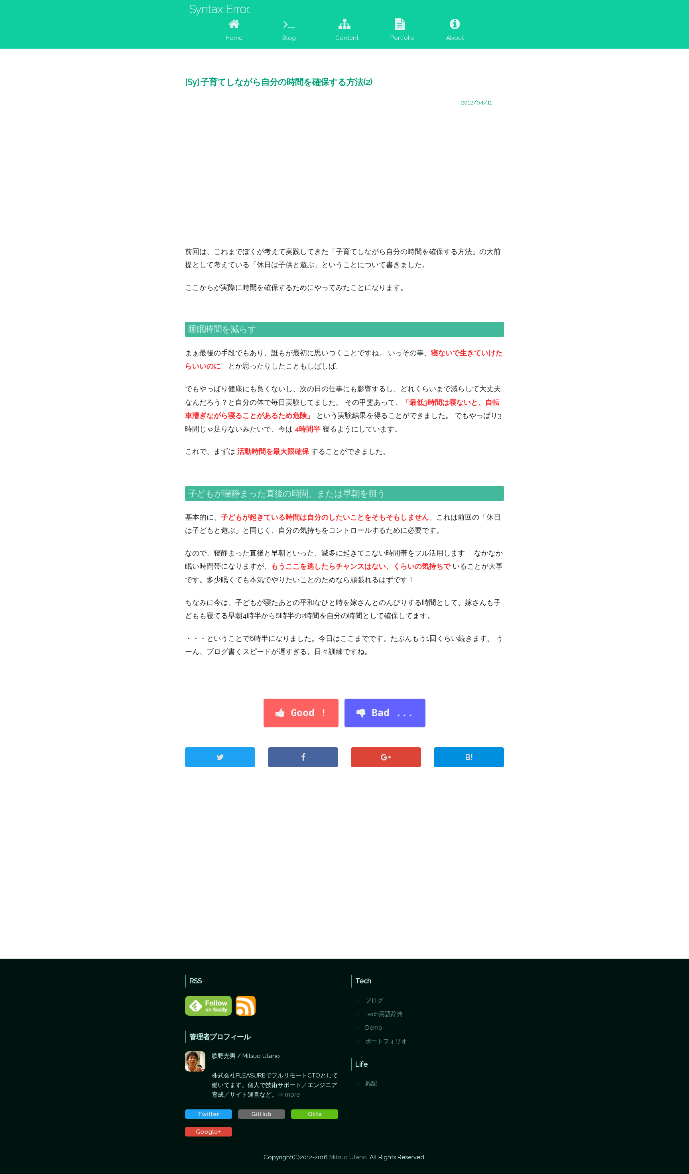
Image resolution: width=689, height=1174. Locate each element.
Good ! (306, 713)
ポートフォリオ (386, 1041)
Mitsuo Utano (348, 1157)
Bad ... (389, 713)
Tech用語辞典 (384, 1014)
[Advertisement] (344, 177)
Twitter (208, 1114)
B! (469, 757)
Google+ (208, 1131)
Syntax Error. (219, 9)
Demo (373, 1027)
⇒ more (289, 1094)
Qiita (315, 1114)
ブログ (374, 1000)
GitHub (261, 1114)
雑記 (371, 1083)
